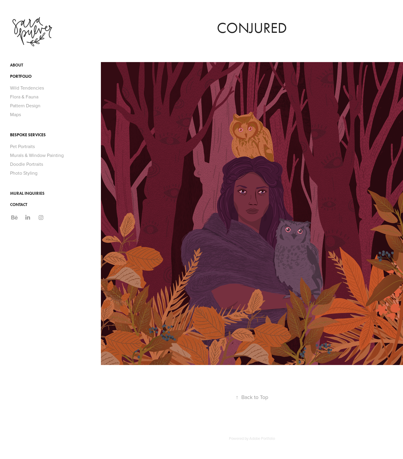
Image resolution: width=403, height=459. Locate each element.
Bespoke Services (28, 134)
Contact (18, 204)
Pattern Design (25, 105)
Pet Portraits (22, 146)
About (16, 65)
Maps (15, 114)
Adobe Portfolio (262, 438)
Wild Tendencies (27, 88)
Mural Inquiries (27, 193)
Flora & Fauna (24, 96)
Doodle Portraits (26, 164)
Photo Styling (23, 173)
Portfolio (21, 76)
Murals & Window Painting (37, 155)
